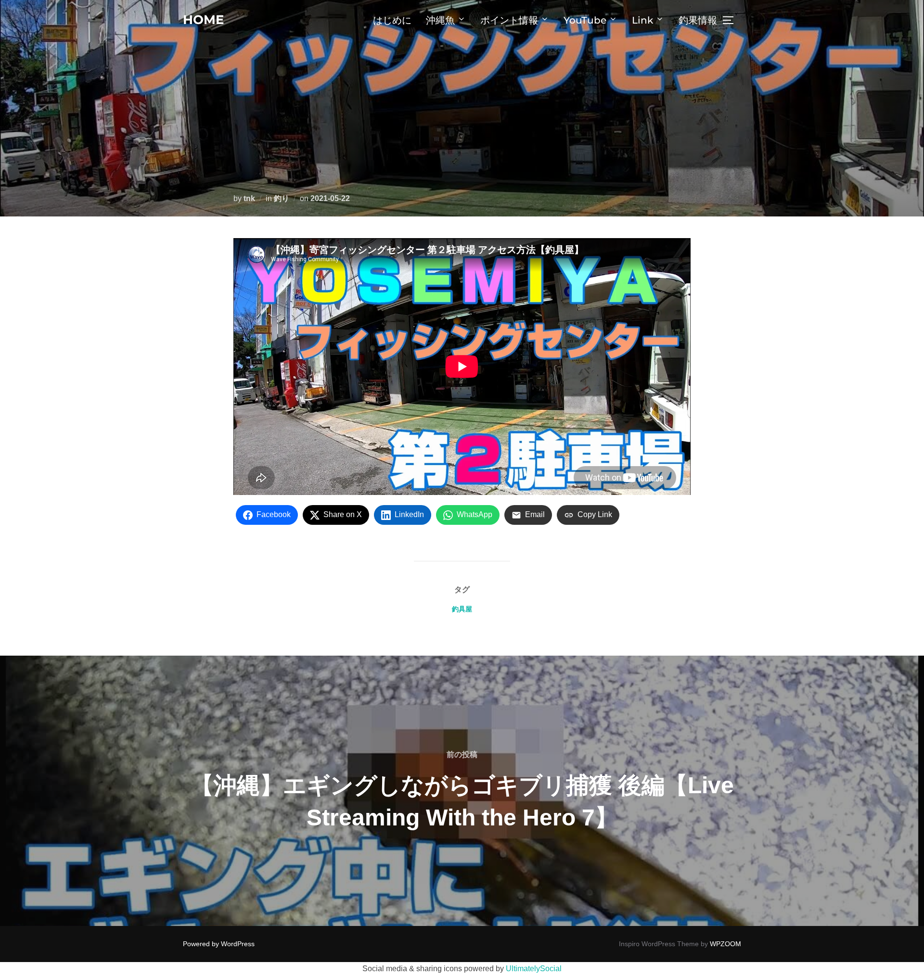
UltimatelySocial (534, 968)
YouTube (585, 20)
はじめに (392, 20)
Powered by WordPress (219, 944)
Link (642, 20)
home (203, 19)
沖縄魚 (440, 20)
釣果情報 (698, 20)
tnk (249, 198)
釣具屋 (462, 609)
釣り (281, 198)
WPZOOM (725, 944)
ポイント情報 (509, 20)
